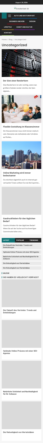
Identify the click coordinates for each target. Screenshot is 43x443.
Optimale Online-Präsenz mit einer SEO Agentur (21, 252)
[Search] (39, 16)
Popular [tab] (20, 240)
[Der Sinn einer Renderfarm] (21, 63)
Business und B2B (16, 21)
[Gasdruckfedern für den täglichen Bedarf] (21, 201)
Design (32, 21)
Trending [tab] (33, 240)
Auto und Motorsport (24, 16)
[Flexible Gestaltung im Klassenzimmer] (21, 109)
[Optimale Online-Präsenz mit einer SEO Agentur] (21, 334)
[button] (9, 16)
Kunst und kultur (24, 27)
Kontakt (8, 33)
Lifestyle (8, 27)
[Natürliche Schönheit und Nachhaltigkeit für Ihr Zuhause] (21, 374)
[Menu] (9, 16)
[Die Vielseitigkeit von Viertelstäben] (21, 415)
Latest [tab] (6, 240)
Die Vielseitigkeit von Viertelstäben (16, 263)
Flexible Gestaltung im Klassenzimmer (21, 127)
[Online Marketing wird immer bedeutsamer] (21, 155)
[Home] (4, 15)
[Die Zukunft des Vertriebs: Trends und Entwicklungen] (21, 293)
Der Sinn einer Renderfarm (15, 81)
